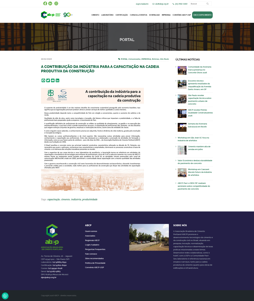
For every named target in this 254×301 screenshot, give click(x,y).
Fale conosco (91, 254)
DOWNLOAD (154, 15)
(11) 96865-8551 (59, 262)
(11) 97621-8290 (60, 265)
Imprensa (166, 15)
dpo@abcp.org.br (48, 277)
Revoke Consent (5, 296)
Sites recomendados (94, 258)
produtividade (89, 199)
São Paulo (164, 59)
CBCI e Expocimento (202, 15)
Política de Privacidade (95, 263)
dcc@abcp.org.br (162, 4)
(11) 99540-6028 (55, 268)
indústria (76, 199)
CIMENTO (95, 15)
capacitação (53, 199)
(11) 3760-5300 (181, 4)
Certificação (122, 15)
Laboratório (107, 15)
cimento (65, 199)
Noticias (155, 59)
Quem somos (91, 231)
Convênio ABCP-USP (182, 15)
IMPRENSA (146, 59)
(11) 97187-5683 (53, 271)
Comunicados (134, 59)
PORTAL (124, 59)
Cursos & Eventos (138, 15)
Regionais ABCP (92, 240)
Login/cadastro (142, 4)
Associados (90, 236)
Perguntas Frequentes (95, 249)
